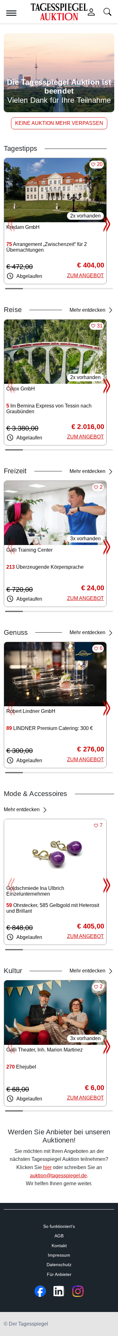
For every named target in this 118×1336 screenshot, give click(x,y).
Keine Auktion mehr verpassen (59, 123)
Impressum (59, 1255)
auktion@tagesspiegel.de (58, 1175)
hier (47, 1167)
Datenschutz (59, 1264)
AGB (59, 1235)
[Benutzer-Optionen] (91, 12)
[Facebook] (40, 1291)
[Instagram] (78, 1291)
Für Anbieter (59, 1274)
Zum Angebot (85, 275)
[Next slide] (107, 224)
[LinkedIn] (59, 1291)
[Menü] (11, 13)
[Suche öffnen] (107, 12)
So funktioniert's (59, 1226)
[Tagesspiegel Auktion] (58, 11)
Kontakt (59, 1245)
